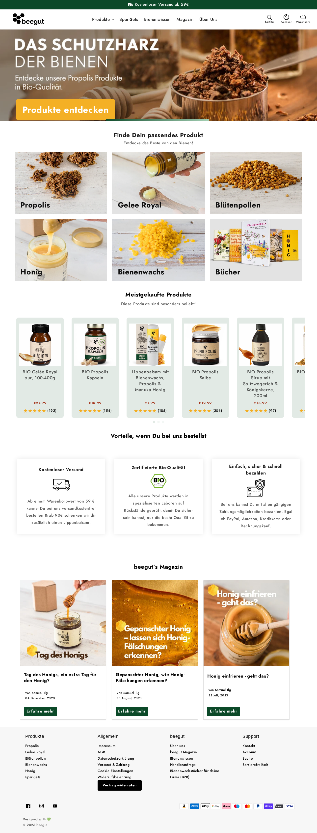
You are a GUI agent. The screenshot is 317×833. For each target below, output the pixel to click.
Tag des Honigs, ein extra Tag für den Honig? (60, 677)
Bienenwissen (181, 758)
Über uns (177, 745)
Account (249, 751)
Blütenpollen (35, 758)
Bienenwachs (36, 764)
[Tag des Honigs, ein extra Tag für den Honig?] (63, 623)
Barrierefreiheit (255, 764)
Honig (30, 770)
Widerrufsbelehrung (115, 776)
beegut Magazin (183, 751)
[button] (103, 19)
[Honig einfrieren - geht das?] (246, 623)
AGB (101, 751)
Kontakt (248, 745)
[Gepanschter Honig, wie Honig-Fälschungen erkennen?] (155, 623)
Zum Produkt (50, 109)
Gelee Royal (35, 751)
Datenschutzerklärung (116, 758)
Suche (247, 758)
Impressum (106, 745)
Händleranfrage (183, 764)
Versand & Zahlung (114, 764)
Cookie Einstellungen (115, 770)
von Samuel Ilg (36, 692)
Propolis (32, 745)
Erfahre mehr (40, 711)
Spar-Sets (33, 776)
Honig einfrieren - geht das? (238, 676)
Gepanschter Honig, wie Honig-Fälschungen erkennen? (150, 677)
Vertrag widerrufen (120, 785)
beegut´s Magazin (158, 567)
